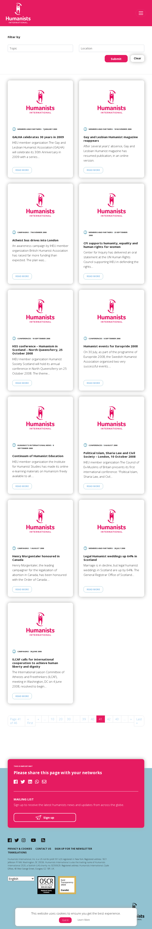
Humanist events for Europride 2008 (111, 346)
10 (52, 719)
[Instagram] (24, 840)
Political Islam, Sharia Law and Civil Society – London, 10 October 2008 (110, 454)
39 (84, 719)
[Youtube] (33, 840)
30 (69, 719)
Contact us (43, 848)
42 (109, 719)
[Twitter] (16, 840)
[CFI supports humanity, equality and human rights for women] (111, 205)
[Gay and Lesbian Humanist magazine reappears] (111, 101)
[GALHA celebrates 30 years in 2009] (40, 101)
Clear (137, 58)
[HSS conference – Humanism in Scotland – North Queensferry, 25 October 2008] (40, 311)
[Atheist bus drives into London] (40, 205)
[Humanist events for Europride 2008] (111, 311)
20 (61, 719)
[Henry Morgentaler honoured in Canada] (40, 521)
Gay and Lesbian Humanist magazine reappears (111, 138)
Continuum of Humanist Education (37, 456)
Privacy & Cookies (20, 848)
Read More (22, 169)
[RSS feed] (43, 840)
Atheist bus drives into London (35, 240)
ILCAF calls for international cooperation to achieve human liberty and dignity (35, 663)
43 (117, 719)
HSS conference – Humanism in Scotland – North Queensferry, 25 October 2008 (37, 349)
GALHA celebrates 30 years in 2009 (38, 137)
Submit (116, 59)
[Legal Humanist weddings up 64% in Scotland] (111, 521)
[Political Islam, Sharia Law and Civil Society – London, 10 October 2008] (111, 418)
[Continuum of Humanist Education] (40, 418)
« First (30, 721)
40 (92, 719)
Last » (139, 721)
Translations (17, 852)
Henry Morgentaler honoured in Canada (36, 557)
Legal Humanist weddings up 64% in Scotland (110, 557)
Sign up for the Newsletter (73, 848)
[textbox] (42, 48)
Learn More (84, 919)
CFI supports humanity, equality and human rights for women (111, 244)
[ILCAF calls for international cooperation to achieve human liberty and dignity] (40, 624)
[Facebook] (10, 840)
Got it (65, 920)
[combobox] (40, 48)
